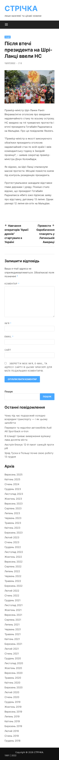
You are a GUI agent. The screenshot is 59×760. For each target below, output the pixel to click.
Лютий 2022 (12, 590)
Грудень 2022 (13, 547)
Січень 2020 (12, 697)
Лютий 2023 (12, 537)
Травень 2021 (13, 634)
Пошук (9, 391)
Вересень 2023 (14, 503)
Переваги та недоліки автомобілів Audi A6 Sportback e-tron (28, 429)
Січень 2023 (12, 542)
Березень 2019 (13, 726)
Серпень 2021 (13, 619)
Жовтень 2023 (13, 498)
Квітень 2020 (12, 682)
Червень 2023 (13, 518)
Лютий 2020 (12, 692)
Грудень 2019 (12, 701)
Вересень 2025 (14, 474)
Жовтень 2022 (13, 556)
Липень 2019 (12, 716)
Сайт (8, 350)
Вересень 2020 (14, 672)
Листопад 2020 (14, 663)
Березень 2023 (14, 532)
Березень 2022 (14, 585)
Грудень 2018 (12, 740)
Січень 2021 (12, 653)
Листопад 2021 (14, 605)
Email (9, 336)
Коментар (12, 283)
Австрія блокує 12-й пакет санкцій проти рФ (29, 446)
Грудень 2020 (13, 658)
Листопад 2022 (14, 551)
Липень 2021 (12, 624)
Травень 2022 (13, 580)
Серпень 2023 (13, 508)
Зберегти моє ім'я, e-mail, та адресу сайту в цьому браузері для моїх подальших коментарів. (28, 367)
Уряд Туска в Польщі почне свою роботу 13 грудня (29, 455)
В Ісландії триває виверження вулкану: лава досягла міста (28, 438)
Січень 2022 (12, 595)
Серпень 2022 (13, 566)
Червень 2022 (13, 576)
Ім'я (8, 323)
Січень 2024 (12, 484)
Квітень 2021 (12, 639)
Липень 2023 (12, 513)
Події (7, 37)
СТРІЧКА (21, 8)
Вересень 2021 (13, 614)
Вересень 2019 (13, 711)
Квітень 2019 (12, 721)
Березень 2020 (14, 687)
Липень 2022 (12, 571)
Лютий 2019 (12, 730)
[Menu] (6, 25)
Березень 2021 (13, 643)
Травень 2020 (13, 677)
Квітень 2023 (12, 527)
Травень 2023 (13, 522)
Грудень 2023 (13, 489)
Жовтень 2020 (13, 668)
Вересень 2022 (14, 561)
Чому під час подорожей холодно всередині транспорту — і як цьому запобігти (26, 419)
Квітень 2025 (12, 479)
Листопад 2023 (14, 493)
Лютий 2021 (12, 648)
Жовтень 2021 (13, 610)
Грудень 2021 (12, 600)
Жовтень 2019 (13, 706)
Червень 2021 (13, 629)
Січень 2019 (12, 735)
